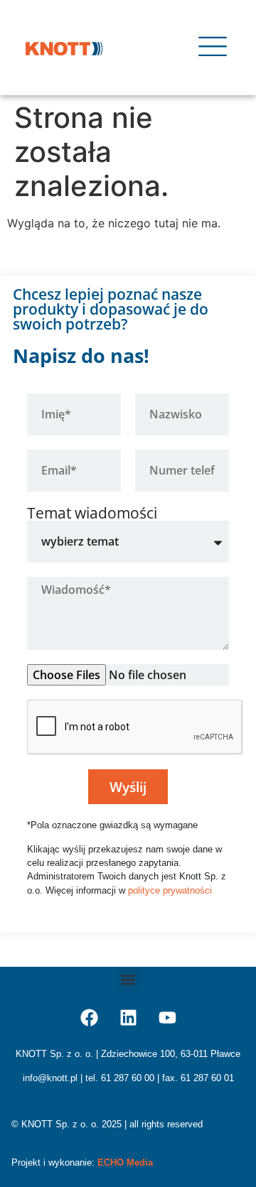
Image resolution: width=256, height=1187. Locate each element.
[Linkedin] (128, 1017)
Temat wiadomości (92, 513)
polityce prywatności (170, 890)
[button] (128, 979)
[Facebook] (89, 1017)
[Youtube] (167, 1017)
